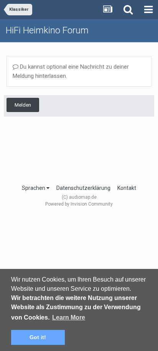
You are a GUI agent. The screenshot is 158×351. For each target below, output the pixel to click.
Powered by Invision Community (79, 204)
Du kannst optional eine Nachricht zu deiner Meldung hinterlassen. (71, 71)
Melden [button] (23, 105)
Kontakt (126, 188)
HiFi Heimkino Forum (47, 30)
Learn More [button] (68, 317)
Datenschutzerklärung (83, 188)
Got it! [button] (38, 337)
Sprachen (34, 188)
